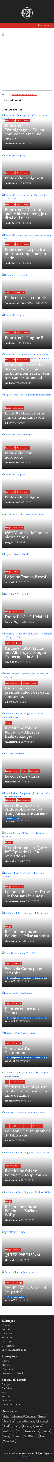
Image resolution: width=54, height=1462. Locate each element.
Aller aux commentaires (24, 94)
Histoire (6, 1325)
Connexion (44, 25)
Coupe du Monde (26, 1421)
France (42, 1416)
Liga (42, 1436)
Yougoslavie (9, 1441)
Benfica (46, 1431)
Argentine (30, 1416)
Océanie (6, 1400)
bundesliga (8, 1421)
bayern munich (31, 1431)
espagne (42, 1421)
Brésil (6, 1426)
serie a (38, 1426)
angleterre (8, 1431)
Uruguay (17, 1436)
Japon (6, 1436)
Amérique (7, 1388)
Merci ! (6, 1365)
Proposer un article (13, 1373)
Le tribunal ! (9, 1345)
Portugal (27, 1426)
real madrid (30, 1436)
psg (19, 1431)
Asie (4, 1392)
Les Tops (7, 1341)
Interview (7, 1333)
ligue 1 (16, 1426)
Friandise (7, 1337)
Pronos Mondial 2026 (14, 1349)
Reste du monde (11, 1404)
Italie (5, 1416)
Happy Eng (27, 1456)
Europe (6, 1396)
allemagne (17, 1416)
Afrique (6, 1384)
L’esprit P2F (8, 1369)
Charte (6, 1360)
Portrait (6, 1329)
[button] (4, 25)
